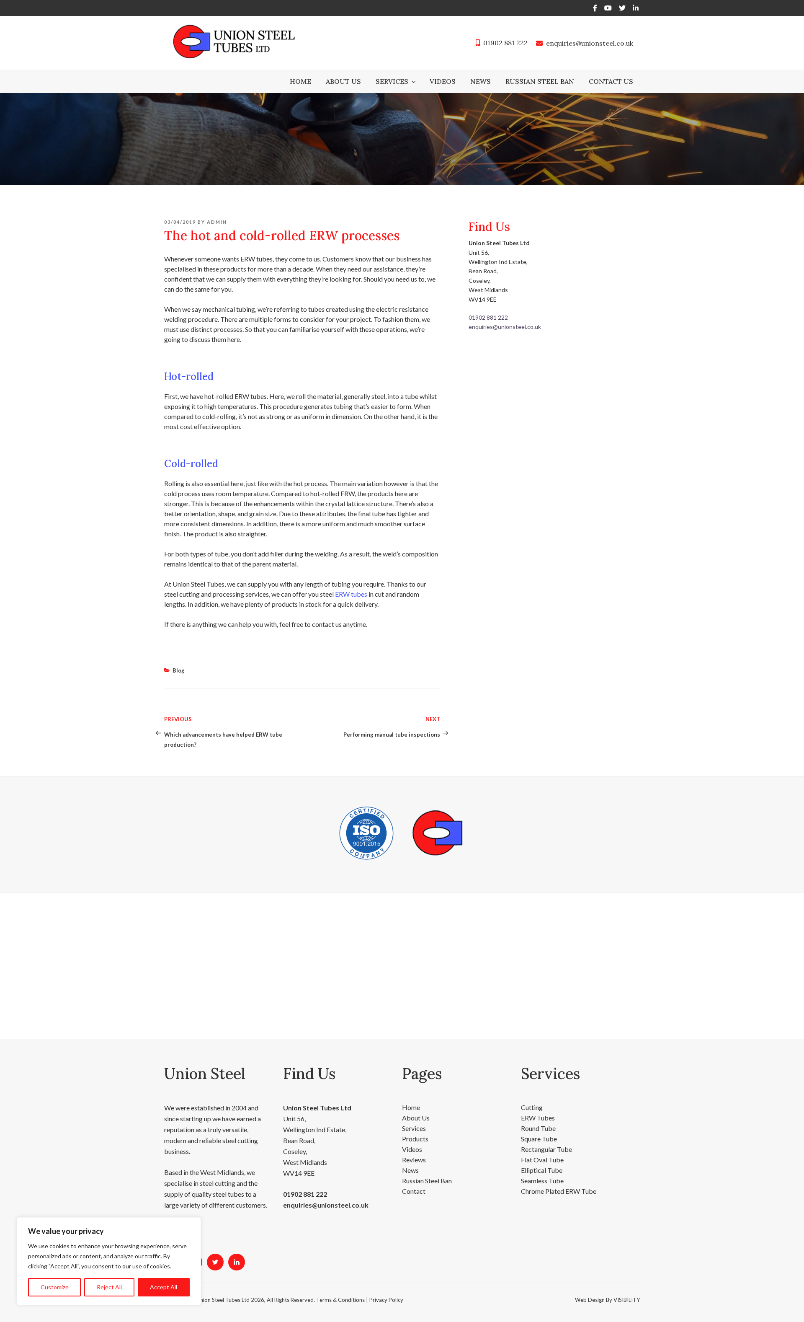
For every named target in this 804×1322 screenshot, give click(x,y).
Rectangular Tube (546, 1149)
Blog (179, 670)
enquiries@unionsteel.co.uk (589, 43)
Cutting (532, 1107)
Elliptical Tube (541, 1170)
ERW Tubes (538, 1118)
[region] (109, 1261)
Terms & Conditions (340, 1299)
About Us (343, 81)
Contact (413, 1191)
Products (415, 1139)
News (480, 81)
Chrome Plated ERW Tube (558, 1191)
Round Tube (538, 1128)
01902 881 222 (505, 43)
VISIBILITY (626, 1299)
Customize (55, 1287)
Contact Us (611, 81)
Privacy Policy (386, 1299)
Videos (443, 81)
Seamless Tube (542, 1181)
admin (217, 222)
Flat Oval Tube (542, 1160)
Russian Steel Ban (539, 81)
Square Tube (539, 1139)
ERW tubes (351, 594)
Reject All (109, 1287)
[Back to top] (787, 1304)
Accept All (163, 1287)
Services (392, 81)
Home (300, 81)
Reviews (414, 1160)
